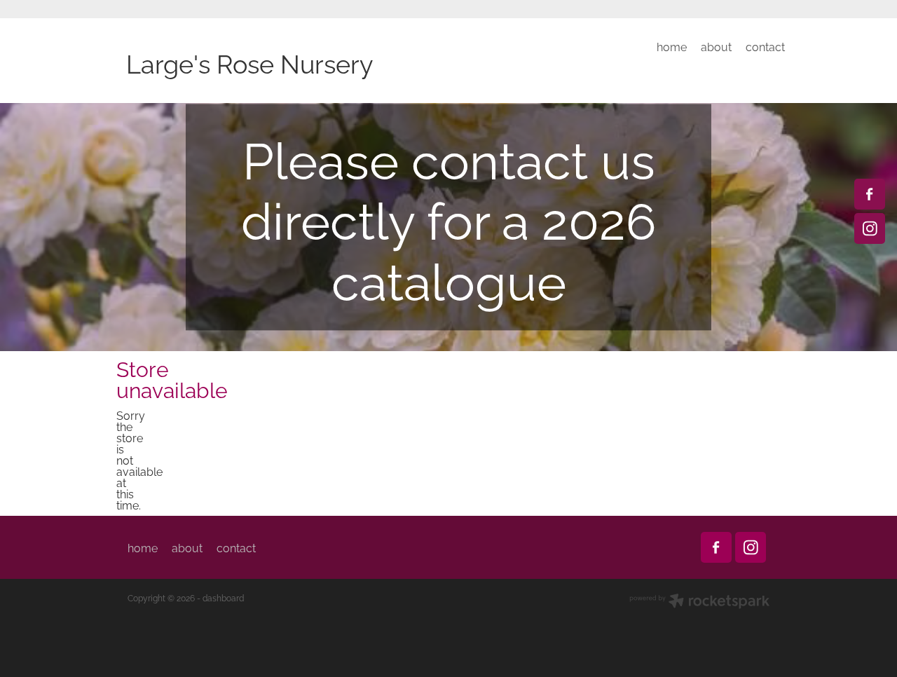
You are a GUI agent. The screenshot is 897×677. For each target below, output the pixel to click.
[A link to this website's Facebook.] (869, 194)
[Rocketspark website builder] (699, 602)
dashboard (223, 597)
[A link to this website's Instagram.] (869, 228)
